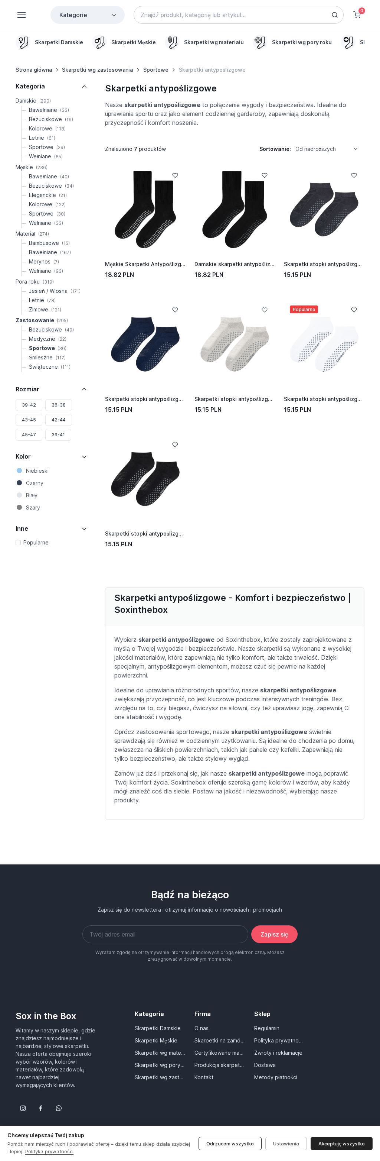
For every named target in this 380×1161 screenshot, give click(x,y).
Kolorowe (47, 128)
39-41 (58, 434)
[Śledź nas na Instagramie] (23, 1108)
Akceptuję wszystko (341, 1144)
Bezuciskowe (51, 119)
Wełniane (46, 156)
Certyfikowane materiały (219, 1053)
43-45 (29, 420)
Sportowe (155, 70)
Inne (22, 528)
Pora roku (35, 281)
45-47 (29, 434)
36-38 (59, 405)
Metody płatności (275, 1077)
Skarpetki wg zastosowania (97, 70)
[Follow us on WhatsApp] (58, 1108)
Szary (33, 507)
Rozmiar (27, 389)
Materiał (32, 233)
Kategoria (30, 86)
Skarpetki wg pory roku (160, 1065)
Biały (31, 495)
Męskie (32, 167)
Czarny (34, 483)
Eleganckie (48, 195)
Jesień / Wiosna (55, 291)
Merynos (44, 261)
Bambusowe (49, 243)
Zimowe (45, 309)
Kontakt (203, 1077)
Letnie (42, 138)
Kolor (23, 456)
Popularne (36, 542)
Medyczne (47, 339)
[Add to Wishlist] (175, 175)
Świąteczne (50, 366)
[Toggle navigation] (21, 15)
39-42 (29, 405)
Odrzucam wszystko (230, 1144)
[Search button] (334, 14)
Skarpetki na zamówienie (219, 1040)
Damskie (33, 100)
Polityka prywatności (279, 1040)
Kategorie (73, 15)
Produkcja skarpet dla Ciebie (219, 1065)
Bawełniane (49, 110)
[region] (190, 42)
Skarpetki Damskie (158, 1028)
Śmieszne (47, 357)
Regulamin (266, 1028)
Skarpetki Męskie (156, 1040)
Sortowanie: (275, 149)
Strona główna (34, 70)
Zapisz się (274, 934)
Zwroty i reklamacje (278, 1053)
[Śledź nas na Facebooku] (40, 1108)
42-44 (59, 420)
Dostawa (265, 1065)
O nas (201, 1028)
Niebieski (37, 471)
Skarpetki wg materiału (160, 1053)
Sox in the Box (46, 1015)
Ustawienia (286, 1144)
